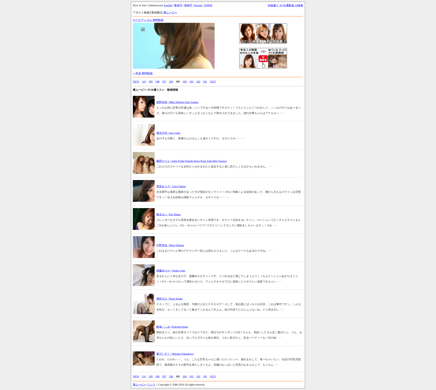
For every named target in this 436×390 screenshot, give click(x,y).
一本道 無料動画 (143, 73)
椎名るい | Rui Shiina (168, 214)
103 (191, 81)
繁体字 (178, 5)
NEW (136, 81)
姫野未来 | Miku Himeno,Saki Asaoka (177, 102)
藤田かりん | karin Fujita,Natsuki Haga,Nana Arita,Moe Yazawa (191, 161)
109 (151, 81)
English (168, 5)
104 (185, 81)
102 (198, 81)
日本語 (208, 5)
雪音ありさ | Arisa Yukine (171, 186)
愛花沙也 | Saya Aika (168, 133)
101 (205, 81)
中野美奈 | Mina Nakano (170, 245)
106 (171, 81)
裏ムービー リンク (144, 384)
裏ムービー (170, 12)
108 (157, 81)
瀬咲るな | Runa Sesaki (169, 298)
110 (144, 81)
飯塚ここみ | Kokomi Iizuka (172, 326)
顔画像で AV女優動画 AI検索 (285, 5)
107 (164, 81)
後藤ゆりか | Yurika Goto (170, 270)
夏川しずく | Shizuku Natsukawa (174, 353)
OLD (213, 81)
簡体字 (188, 5)
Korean (198, 5)
